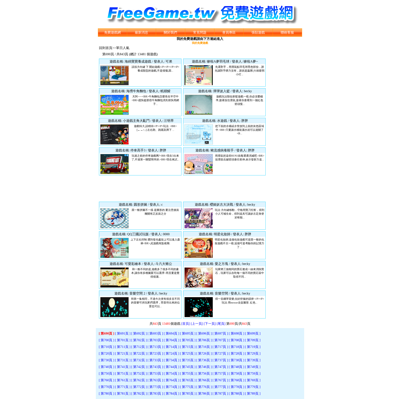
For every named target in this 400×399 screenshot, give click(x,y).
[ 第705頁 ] (187, 340)
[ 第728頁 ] (236, 353)
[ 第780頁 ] (106, 393)
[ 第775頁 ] (187, 387)
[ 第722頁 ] (139, 353)
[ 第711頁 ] (122, 347)
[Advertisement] (182, 188)
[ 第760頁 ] (106, 380)
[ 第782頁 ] (139, 393)
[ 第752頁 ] (139, 373)
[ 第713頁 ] (155, 347)
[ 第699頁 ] (252, 333)
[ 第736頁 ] (204, 360)
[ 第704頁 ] (171, 340)
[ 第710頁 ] (106, 347)
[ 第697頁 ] (220, 333)
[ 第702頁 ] (139, 340)
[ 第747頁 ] (220, 367)
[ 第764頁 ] (171, 380)
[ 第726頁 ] (204, 353)
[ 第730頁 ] (106, 360)
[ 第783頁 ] (155, 393)
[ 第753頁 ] (155, 373)
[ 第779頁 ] (252, 387)
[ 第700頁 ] (106, 340)
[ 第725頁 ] (187, 353)
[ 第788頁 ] (236, 393)
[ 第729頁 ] (252, 353)
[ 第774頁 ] (171, 387)
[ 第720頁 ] (106, 353)
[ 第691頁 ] (122, 333)
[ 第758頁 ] (236, 373)
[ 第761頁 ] (122, 380)
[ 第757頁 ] (220, 373)
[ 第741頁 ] (122, 367)
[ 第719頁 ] (252, 347)
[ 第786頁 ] (204, 393)
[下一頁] (210, 323)
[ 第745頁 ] (187, 367)
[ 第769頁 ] (252, 380)
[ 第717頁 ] (220, 347)
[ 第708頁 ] (236, 340)
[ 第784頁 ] (171, 393)
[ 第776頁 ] (204, 387)
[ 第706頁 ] (204, 340)
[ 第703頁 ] (155, 340)
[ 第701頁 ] (122, 340)
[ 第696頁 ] (204, 333)
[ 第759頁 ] (252, 373)
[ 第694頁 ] (171, 333)
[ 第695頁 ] (187, 333)
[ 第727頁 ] (220, 353)
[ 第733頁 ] (155, 360)
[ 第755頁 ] (187, 373)
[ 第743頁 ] (155, 367)
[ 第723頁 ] (155, 353)
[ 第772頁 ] (139, 387)
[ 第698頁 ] (236, 333)
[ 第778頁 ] (236, 387)
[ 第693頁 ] (155, 333)
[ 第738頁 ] (236, 360)
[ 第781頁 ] (122, 393)
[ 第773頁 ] (155, 387)
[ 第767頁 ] (220, 380)
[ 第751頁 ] (122, 373)
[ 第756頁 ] (204, 373)
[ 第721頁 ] (122, 353)
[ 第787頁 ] (220, 393)
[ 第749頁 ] (252, 367)
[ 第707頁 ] (220, 340)
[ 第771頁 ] (122, 387)
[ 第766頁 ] (204, 380)
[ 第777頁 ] (220, 387)
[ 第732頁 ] (139, 360)
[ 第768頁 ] (236, 380)
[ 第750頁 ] (106, 373)
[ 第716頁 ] (204, 347)
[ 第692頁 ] (139, 333)
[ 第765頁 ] (187, 380)
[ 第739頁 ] (252, 360)
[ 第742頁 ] (139, 367)
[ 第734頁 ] (171, 360)
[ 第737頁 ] (220, 360)
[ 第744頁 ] (171, 367)
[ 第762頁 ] (139, 380)
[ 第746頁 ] (204, 367)
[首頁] (185, 323)
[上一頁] (197, 323)
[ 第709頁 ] (252, 340)
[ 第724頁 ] (171, 353)
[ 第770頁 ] (106, 387)
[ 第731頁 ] (122, 360)
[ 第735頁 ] (187, 360)
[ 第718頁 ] (236, 347)
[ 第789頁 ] (252, 393)
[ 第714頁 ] (171, 347)
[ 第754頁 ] (171, 373)
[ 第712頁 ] (139, 347)
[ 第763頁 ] (155, 380)
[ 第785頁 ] (187, 393)
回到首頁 (105, 48)
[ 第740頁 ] (106, 367)
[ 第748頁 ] (236, 367)
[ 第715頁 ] (187, 347)
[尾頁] (221, 323)
